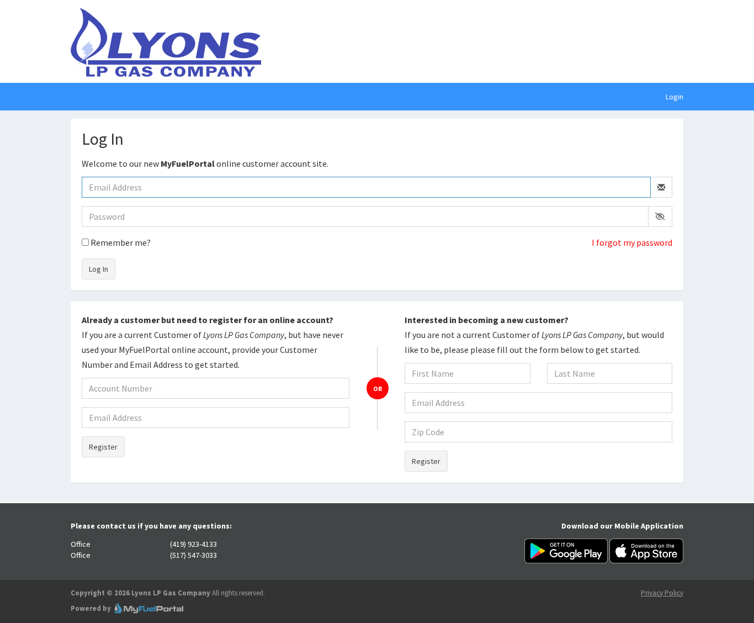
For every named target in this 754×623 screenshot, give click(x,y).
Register (103, 447)
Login (674, 97)
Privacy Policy (662, 593)
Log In (98, 269)
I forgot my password (632, 242)
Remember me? (120, 242)
